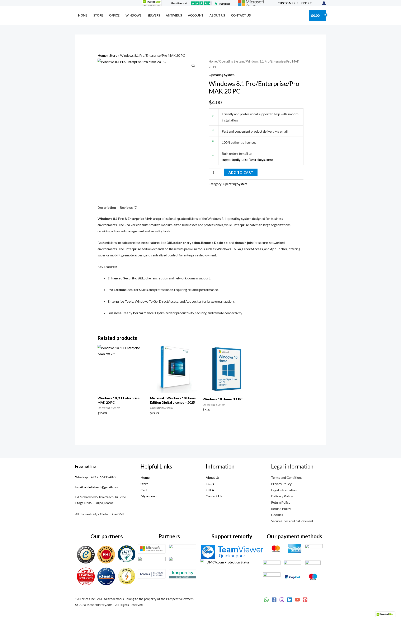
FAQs (210, 484)
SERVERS (153, 15)
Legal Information (284, 490)
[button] (303, 15)
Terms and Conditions (286, 477)
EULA (210, 490)
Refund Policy (281, 509)
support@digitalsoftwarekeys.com (247, 159)
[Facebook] (274, 599)
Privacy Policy (281, 484)
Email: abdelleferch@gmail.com (96, 487)
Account (195, 15)
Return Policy (280, 502)
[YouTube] (297, 599)
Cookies (277, 515)
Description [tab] (107, 207)
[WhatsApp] (266, 599)
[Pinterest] (305, 599)
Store (98, 15)
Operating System (231, 61)
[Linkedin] (289, 599)
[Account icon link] (324, 3)
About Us (217, 15)
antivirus (174, 15)
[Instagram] (281, 599)
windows (133, 15)
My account (149, 496)
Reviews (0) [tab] (128, 207)
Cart (144, 490)
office (114, 15)
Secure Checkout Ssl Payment (292, 521)
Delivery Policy (282, 496)
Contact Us (241, 15)
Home (82, 15)
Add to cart (240, 172)
